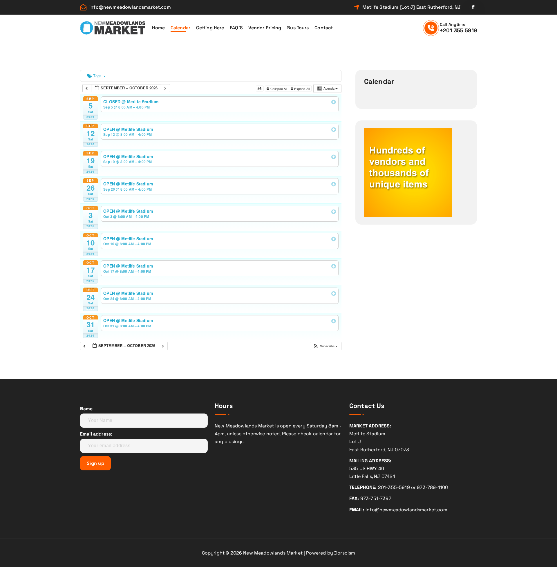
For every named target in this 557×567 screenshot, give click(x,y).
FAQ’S (236, 28)
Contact (323, 28)
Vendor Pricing (264, 28)
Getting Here (210, 28)
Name (86, 409)
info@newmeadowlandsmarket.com (130, 7)
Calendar (180, 28)
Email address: (96, 434)
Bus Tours (298, 28)
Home (158, 28)
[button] (325, 346)
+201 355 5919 (458, 30)
